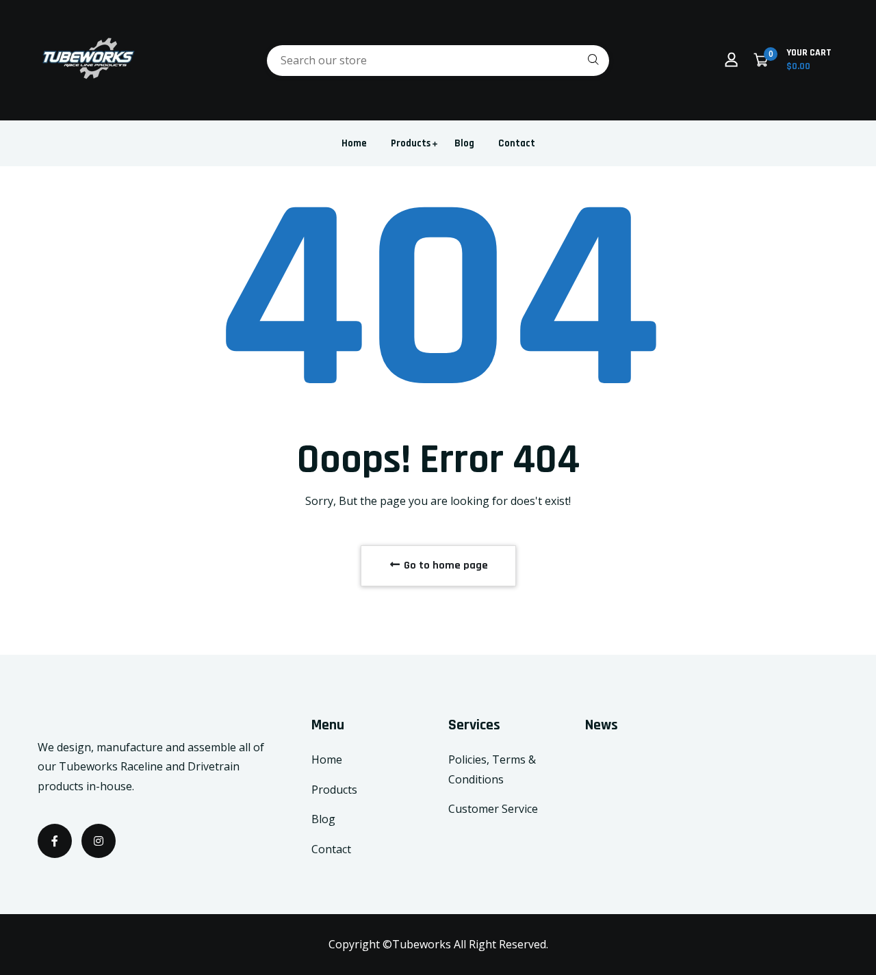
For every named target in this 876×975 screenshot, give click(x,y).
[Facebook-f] (55, 841)
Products (410, 143)
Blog (464, 143)
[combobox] (438, 60)
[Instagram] (98, 841)
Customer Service (493, 808)
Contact (516, 143)
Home (354, 143)
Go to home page (444, 565)
